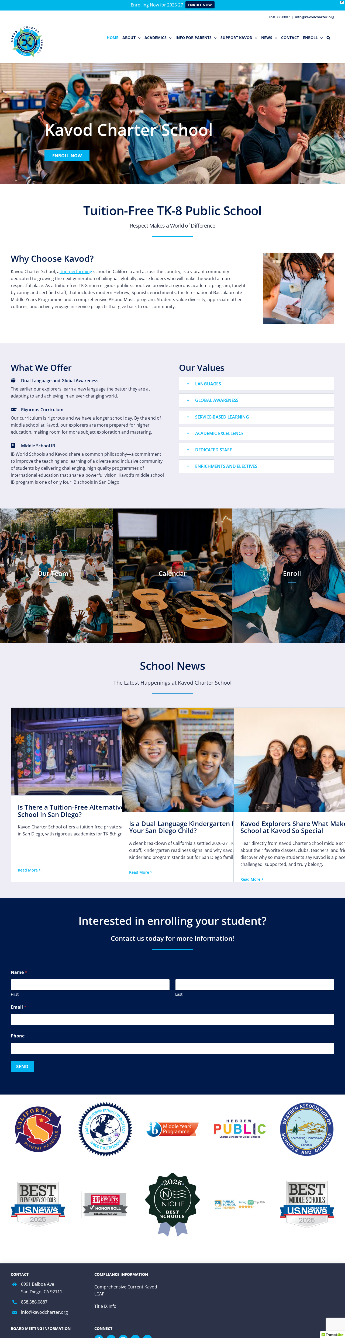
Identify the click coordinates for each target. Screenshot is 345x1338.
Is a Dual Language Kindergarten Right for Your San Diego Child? (193, 827)
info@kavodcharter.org (314, 17)
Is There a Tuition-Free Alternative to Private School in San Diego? (87, 810)
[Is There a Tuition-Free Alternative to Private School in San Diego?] (89, 751)
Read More (28, 870)
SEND (22, 1066)
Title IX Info (105, 1306)
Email (18, 1007)
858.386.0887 (34, 1302)
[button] (328, 37)
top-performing (76, 271)
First (15, 994)
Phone (18, 1036)
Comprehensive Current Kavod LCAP (125, 1290)
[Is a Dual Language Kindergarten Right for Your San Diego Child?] (200, 760)
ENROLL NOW (200, 4)
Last (178, 994)
